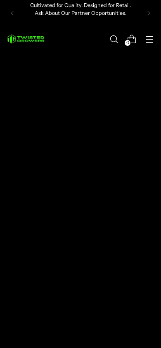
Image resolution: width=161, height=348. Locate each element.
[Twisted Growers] (26, 39)
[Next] (149, 13)
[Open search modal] (113, 39)
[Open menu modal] (149, 39)
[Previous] (12, 13)
